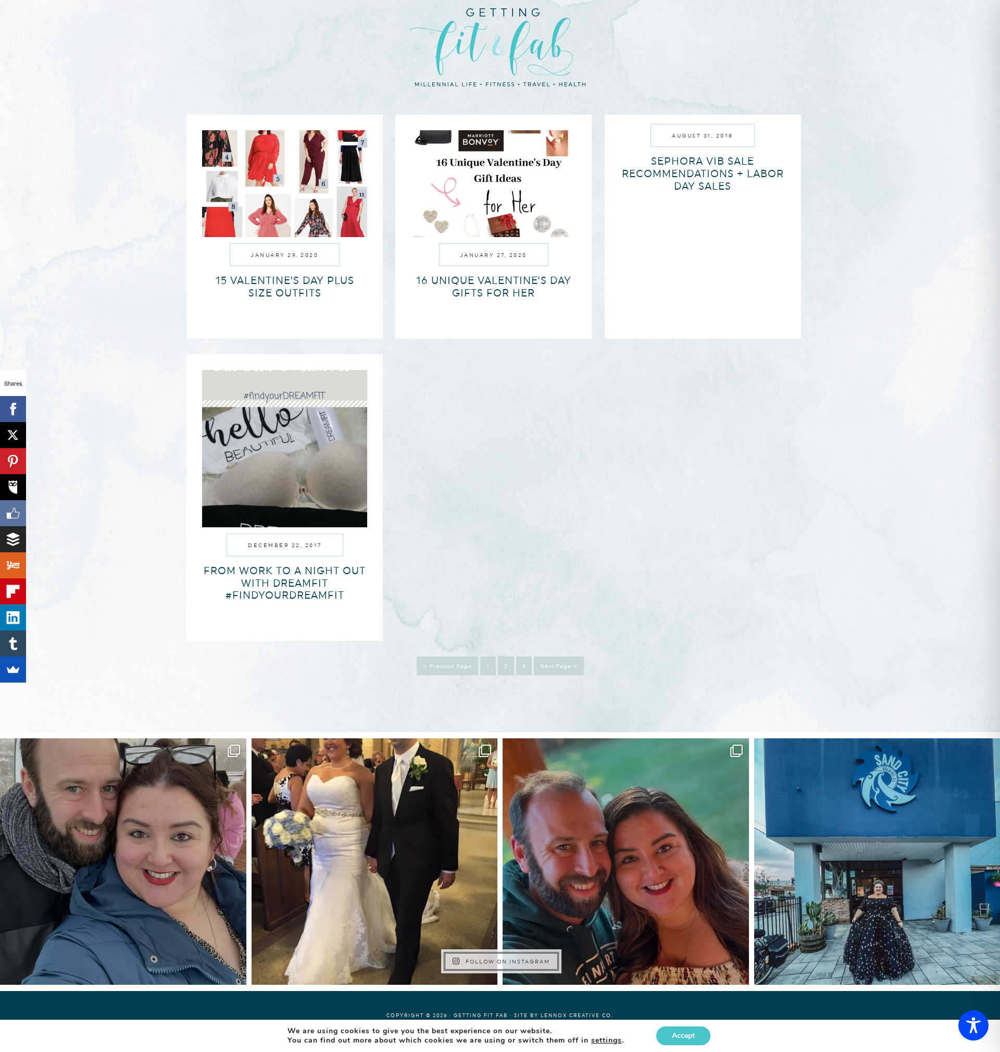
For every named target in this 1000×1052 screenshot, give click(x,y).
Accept (683, 1036)
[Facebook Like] (13, 513)
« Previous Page (447, 666)
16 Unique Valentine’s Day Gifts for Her (493, 287)
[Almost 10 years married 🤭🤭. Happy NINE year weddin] (375, 861)
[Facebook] (13, 409)
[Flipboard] (13, 591)
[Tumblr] (13, 643)
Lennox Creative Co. (577, 1015)
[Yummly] (13, 565)
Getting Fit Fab (500, 45)
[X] (13, 435)
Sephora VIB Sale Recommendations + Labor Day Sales (703, 173)
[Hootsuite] (13, 487)
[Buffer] (13, 539)
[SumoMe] (13, 670)
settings (606, 1040)
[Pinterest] (13, 461)
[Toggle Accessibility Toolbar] (973, 1025)
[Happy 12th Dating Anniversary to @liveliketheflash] (626, 861)
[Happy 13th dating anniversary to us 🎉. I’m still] (123, 861)
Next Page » (559, 666)
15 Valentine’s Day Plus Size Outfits (285, 287)
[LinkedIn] (13, 617)
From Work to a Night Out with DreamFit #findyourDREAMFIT (285, 583)
